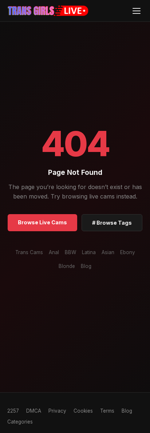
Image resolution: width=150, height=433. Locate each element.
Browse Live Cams (42, 222)
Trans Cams (29, 252)
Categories (20, 422)
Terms (107, 411)
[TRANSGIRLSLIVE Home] (48, 10)
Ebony (127, 252)
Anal (54, 252)
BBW (70, 252)
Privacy (57, 411)
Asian (108, 252)
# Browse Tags (112, 223)
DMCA (33, 411)
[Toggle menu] (136, 10)
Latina (89, 252)
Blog (86, 266)
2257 (13, 411)
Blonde (67, 266)
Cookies (83, 411)
